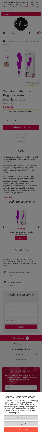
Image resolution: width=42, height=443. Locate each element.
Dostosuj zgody (21, 424)
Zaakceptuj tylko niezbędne (21, 418)
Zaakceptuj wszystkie (21, 430)
